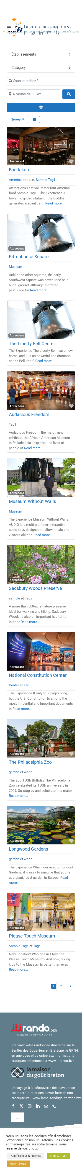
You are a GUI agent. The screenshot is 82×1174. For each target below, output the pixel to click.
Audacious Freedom (29, 414)
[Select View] (34, 119)
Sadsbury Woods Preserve (35, 588)
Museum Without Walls (32, 501)
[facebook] (24, 33)
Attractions (17, 248)
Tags (28, 598)
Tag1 (12, 424)
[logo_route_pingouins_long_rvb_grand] (41, 19)
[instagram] (33, 33)
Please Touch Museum (32, 936)
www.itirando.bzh (61, 1061)
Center (14, 685)
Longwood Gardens (28, 849)
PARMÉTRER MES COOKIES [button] (25, 1156)
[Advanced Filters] (41, 107)
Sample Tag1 (45, 180)
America (15, 180)
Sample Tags (18, 946)
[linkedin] (41, 33)
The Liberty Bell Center (32, 343)
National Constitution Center (38, 675)
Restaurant (17, 161)
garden (14, 772)
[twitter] (21, 1106)
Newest (16, 119)
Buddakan (19, 169)
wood (28, 772)
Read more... (54, 203)
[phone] (57, 33)
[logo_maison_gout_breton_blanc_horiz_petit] (37, 1068)
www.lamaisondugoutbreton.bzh (57, 1098)
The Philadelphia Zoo (30, 762)
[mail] (49, 33)
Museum (15, 267)
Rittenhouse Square (29, 256)
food (26, 180)
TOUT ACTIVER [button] (58, 1156)
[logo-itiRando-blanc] (34, 1026)
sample (14, 598)
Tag (26, 685)
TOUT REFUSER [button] (18, 1163)
